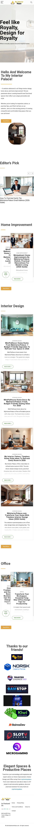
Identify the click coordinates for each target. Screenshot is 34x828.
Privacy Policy (20, 803)
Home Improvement (21, 253)
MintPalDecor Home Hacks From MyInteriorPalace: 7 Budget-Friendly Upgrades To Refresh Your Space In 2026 (17, 346)
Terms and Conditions (17, 806)
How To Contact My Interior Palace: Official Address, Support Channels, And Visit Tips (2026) (17, 200)
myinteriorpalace (17, 789)
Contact (14, 810)
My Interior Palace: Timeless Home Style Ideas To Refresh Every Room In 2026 (17, 458)
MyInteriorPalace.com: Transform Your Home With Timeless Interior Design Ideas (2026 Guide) (17, 516)
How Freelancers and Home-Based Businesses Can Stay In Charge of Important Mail (9, 596)
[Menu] (2, 2)
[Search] (31, 2)
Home (13, 803)
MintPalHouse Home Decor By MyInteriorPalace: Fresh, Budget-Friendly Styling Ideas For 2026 (17, 403)
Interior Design (17, 340)
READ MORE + (5, 274)
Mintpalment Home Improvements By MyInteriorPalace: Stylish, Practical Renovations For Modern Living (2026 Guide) (22, 261)
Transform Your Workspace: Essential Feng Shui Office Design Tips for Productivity (22, 599)
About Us (27, 806)
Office (9, 586)
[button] (32, 173)
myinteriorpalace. (26, 779)
